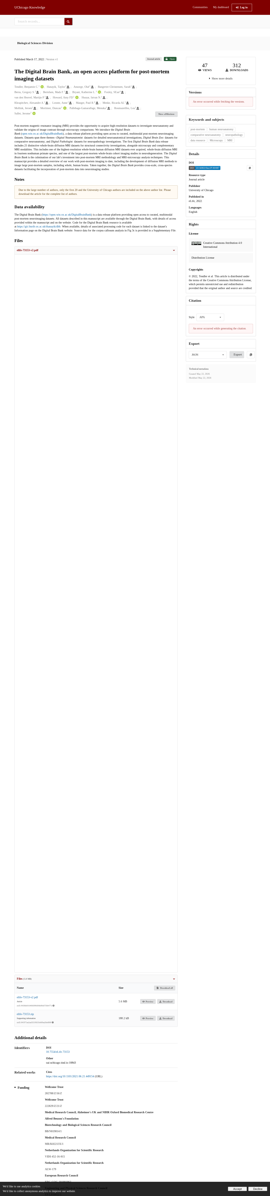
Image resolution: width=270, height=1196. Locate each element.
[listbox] (210, 317)
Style (191, 317)
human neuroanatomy (221, 129)
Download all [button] (166, 988)
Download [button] (167, 1001)
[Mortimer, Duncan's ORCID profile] (64, 108)
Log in (244, 7)
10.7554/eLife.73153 (58, 1051)
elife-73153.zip (25, 1014)
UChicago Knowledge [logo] (29, 7)
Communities (200, 7)
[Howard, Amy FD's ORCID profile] (76, 98)
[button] (96, 250)
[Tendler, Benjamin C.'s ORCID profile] (42, 87)
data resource (198, 140)
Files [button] (24, 978)
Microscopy (216, 140)
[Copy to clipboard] (250, 168)
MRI (229, 140)
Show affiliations (166, 114)
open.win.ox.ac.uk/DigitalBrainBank (42, 133)
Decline (257, 1188)
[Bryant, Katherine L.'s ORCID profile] (99, 92)
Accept (237, 1188)
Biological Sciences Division (35, 43)
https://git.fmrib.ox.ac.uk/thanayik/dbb (38, 226)
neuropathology (234, 134)
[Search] (68, 21)
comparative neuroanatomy (206, 134)
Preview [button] (149, 1001)
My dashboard (221, 7)
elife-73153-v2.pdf (27, 997)
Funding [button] (23, 1088)
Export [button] (238, 354)
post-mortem (198, 129)
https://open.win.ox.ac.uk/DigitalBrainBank (66, 214)
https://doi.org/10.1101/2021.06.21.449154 (70, 1076)
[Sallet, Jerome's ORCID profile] (33, 114)
